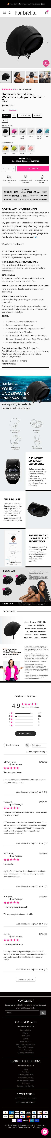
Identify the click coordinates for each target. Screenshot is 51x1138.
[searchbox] (14, 745)
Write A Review (25, 733)
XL (14, 115)
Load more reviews (25, 980)
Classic (6, 115)
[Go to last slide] (3, 42)
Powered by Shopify (26, 1125)
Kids (4, 120)
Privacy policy (12, 1127)
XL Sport (37, 115)
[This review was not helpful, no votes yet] (44, 792)
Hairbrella (14, 1125)
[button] (45, 1132)
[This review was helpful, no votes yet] (40, 792)
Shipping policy (37, 1127)
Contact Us (32, 1099)
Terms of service (24, 1127)
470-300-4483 (20, 1099)
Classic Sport (24, 115)
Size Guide (12, 110)
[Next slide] (47, 42)
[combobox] (36, 752)
